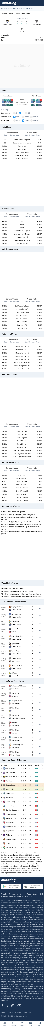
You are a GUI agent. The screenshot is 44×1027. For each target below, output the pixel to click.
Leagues (22, 1025)
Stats (4, 1025)
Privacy (10, 1012)
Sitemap (18, 1012)
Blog (31, 1025)
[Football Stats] (9, 3)
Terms (3, 1012)
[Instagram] (15, 1005)
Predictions (13, 1025)
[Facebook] (3, 1005)
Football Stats (5, 8)
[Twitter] (9, 1005)
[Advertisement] (22, 66)
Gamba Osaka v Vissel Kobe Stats (22, 8)
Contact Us (27, 1012)
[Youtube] (20, 1005)
